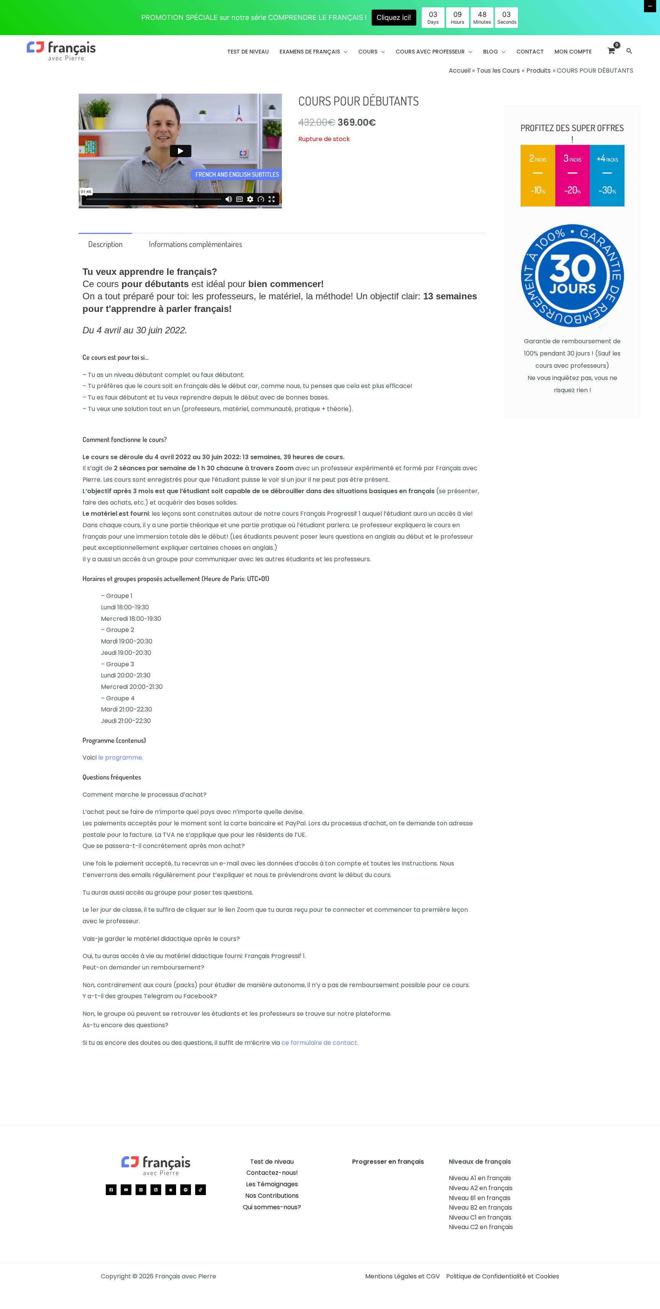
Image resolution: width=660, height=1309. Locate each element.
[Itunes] (170, 1189)
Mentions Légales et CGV (402, 1276)
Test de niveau (272, 1161)
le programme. (120, 757)
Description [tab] (105, 244)
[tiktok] (200, 1189)
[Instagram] (141, 1189)
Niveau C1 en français (480, 1217)
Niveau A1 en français (480, 1178)
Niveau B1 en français (480, 1198)
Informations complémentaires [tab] (195, 244)
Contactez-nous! (272, 1172)
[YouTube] (126, 1189)
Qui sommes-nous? (272, 1207)
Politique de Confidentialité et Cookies (502, 1276)
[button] (344, 51)
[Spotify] (185, 1189)
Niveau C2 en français (481, 1227)
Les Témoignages (272, 1184)
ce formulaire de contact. (319, 1042)
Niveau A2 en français (481, 1188)
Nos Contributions (272, 1195)
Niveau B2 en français (480, 1207)
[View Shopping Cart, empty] (611, 51)
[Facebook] (111, 1189)
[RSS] (155, 1189)
